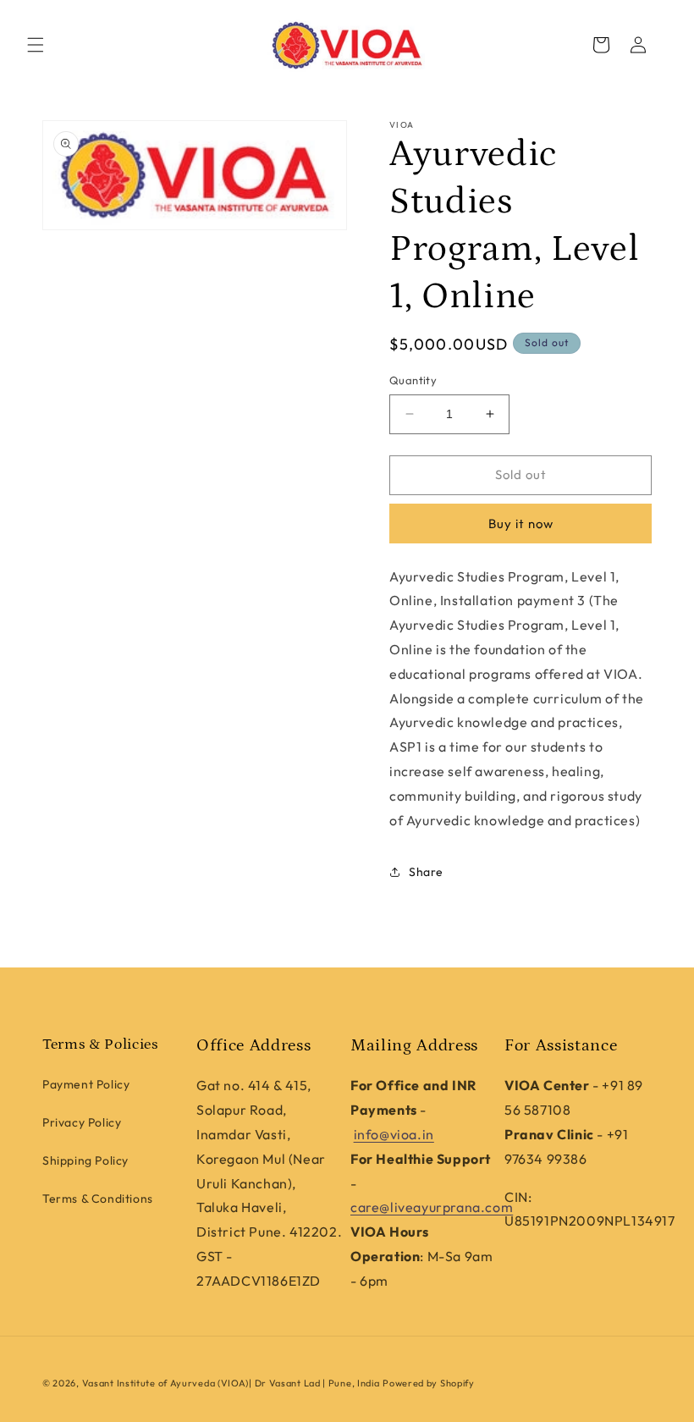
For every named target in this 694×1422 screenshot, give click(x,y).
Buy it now (521, 523)
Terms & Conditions (97, 1198)
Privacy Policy (81, 1122)
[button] (35, 44)
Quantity (413, 380)
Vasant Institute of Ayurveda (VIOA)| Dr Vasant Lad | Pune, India (231, 1383)
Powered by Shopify (429, 1383)
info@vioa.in (394, 1134)
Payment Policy (85, 1084)
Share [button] (426, 871)
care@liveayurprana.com (431, 1207)
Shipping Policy (85, 1160)
